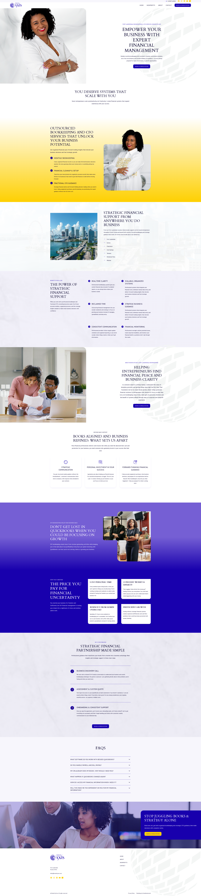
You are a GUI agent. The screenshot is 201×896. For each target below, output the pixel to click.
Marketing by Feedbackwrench (143, 893)
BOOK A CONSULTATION (182, 5)
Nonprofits (151, 5)
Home (142, 5)
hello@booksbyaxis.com (56, 873)
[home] (16, 5)
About (160, 5)
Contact (169, 5)
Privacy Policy (131, 893)
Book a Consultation (141, 66)
